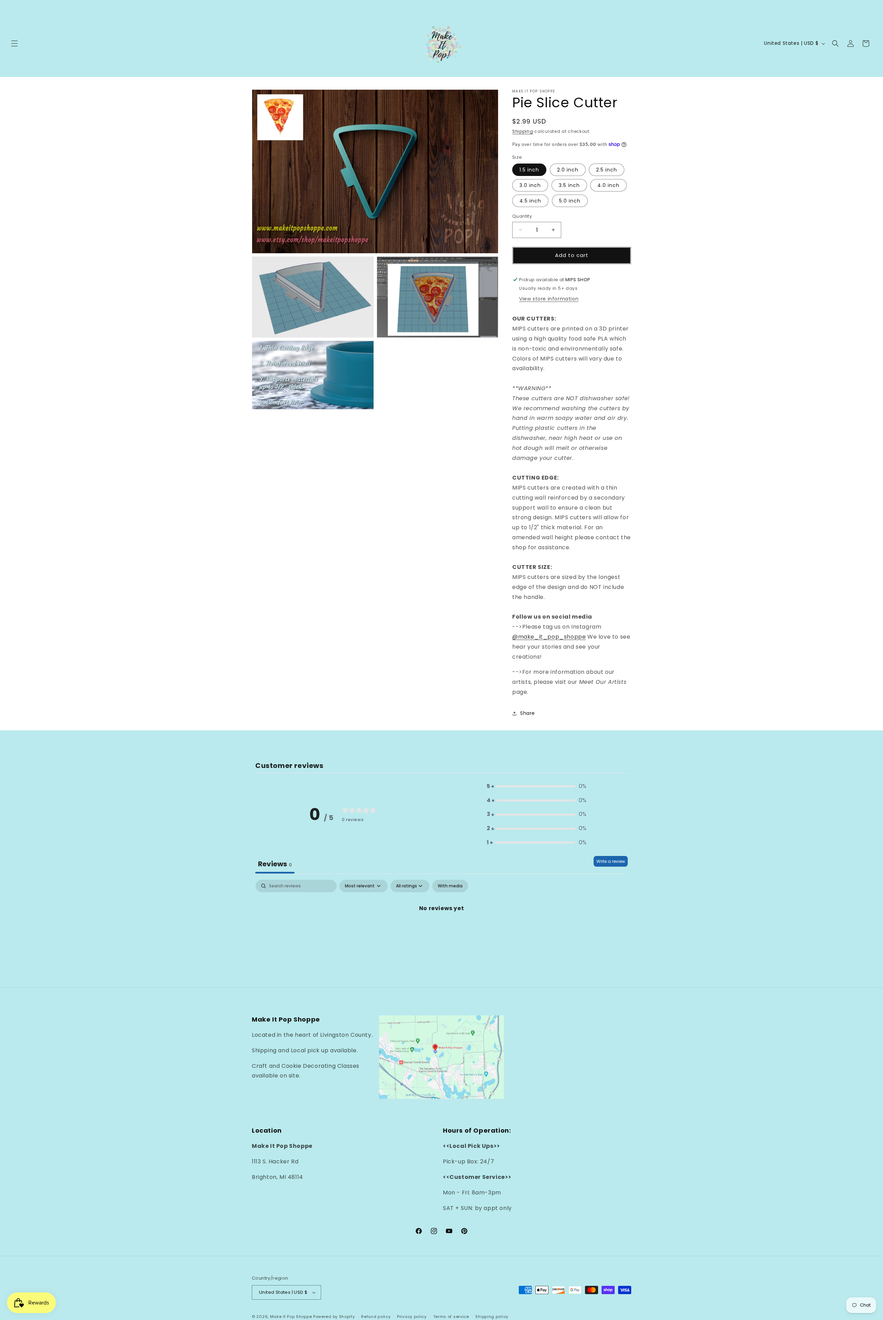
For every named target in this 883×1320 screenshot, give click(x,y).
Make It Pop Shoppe (291, 1316)
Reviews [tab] (275, 864)
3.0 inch (530, 185)
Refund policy (375, 1316)
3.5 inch (569, 185)
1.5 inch (529, 169)
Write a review (610, 861)
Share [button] (527, 713)
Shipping (522, 131)
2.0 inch (567, 169)
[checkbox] (450, 886)
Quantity (522, 216)
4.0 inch (608, 185)
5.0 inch (570, 200)
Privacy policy (412, 1316)
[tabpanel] (441, 931)
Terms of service (451, 1316)
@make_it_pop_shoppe (549, 637)
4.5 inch (530, 200)
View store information (548, 298)
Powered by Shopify (334, 1316)
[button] (14, 43)
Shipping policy (491, 1316)
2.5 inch (606, 169)
